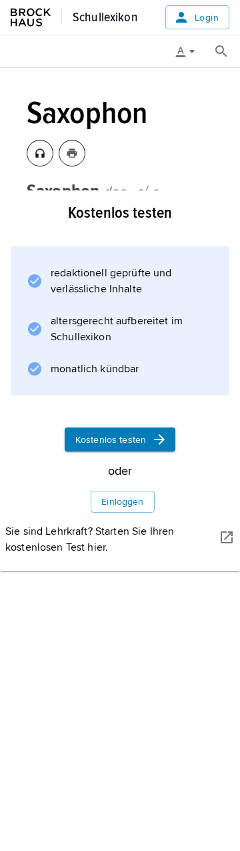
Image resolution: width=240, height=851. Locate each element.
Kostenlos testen (110, 439)
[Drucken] (72, 153)
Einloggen (122, 501)
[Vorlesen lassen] (40, 153)
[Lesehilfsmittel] (190, 51)
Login (207, 17)
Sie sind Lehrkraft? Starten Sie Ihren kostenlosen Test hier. (89, 539)
